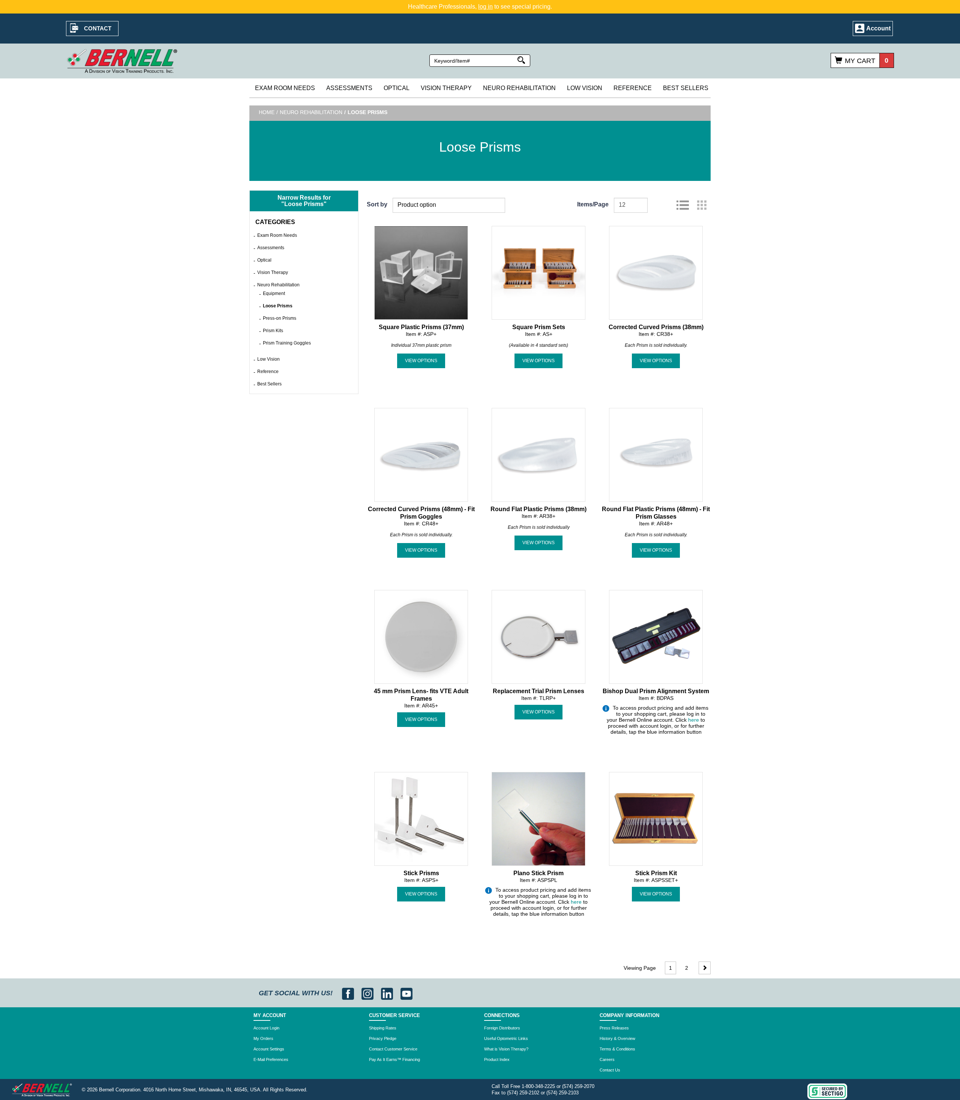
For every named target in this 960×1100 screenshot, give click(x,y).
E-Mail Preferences (271, 1059)
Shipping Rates (382, 1028)
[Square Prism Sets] (538, 272)
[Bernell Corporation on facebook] (349, 993)
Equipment (274, 293)
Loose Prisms (277, 305)
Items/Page (593, 204)
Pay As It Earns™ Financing (394, 1059)
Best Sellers (685, 88)
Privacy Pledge (382, 1038)
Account (878, 28)
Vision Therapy (446, 88)
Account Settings (269, 1049)
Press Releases (614, 1028)
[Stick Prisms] (421, 818)
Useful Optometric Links (506, 1038)
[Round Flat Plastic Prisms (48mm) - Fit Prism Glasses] (655, 454)
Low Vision (584, 88)
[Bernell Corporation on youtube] (406, 993)
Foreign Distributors (502, 1028)
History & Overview (617, 1038)
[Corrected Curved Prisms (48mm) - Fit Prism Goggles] (421, 454)
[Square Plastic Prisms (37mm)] (421, 272)
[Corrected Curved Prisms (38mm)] (655, 272)
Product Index (497, 1059)
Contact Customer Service (393, 1049)
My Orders (263, 1038)
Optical (397, 88)
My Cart (860, 61)
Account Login (266, 1028)
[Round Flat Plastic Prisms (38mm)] (538, 454)
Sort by (377, 204)
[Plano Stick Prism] (538, 818)
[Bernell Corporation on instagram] (368, 993)
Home (266, 112)
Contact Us (610, 1070)
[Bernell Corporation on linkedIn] (388, 993)
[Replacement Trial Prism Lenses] (538, 636)
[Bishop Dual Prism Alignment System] (655, 636)
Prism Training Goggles (287, 343)
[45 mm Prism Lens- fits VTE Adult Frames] (421, 636)
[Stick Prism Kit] (655, 818)
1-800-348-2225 (538, 1086)
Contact (97, 28)
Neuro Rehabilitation (519, 88)
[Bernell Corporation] (122, 60)
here (693, 720)
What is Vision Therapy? (506, 1049)
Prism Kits (273, 330)
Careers (607, 1059)
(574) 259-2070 (578, 1086)
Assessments (349, 88)
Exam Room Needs (285, 88)
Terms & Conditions (617, 1049)
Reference (633, 88)
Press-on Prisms (279, 318)
